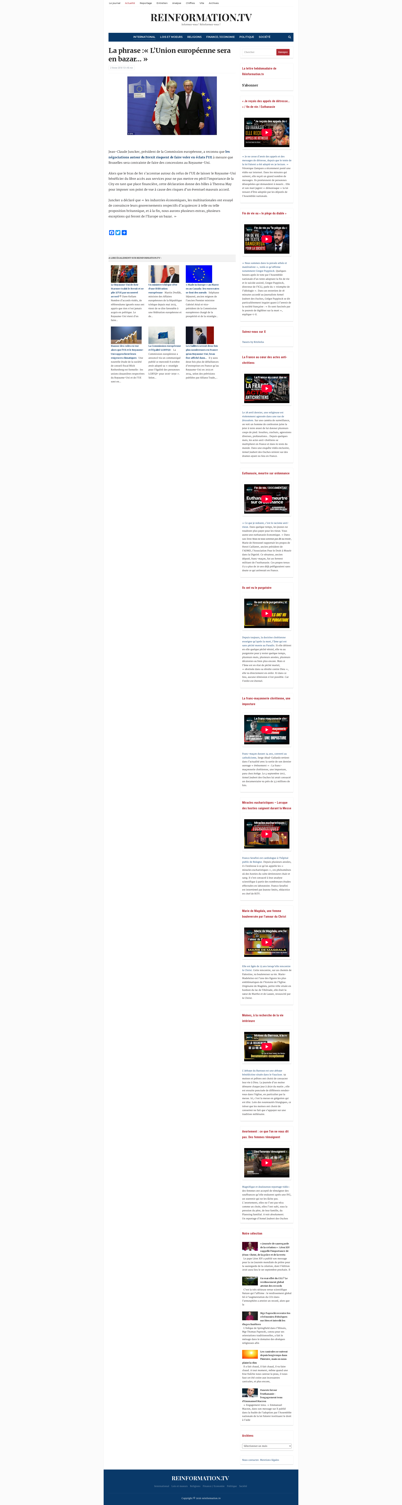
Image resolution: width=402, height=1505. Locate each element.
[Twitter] (1, 18)
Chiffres (190, 3)
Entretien (162, 3)
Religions (194, 36)
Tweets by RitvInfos (253, 342)
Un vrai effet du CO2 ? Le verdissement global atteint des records (274, 1282)
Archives (214, 3)
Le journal (114, 3)
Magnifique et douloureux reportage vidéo (265, 1187)
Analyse (176, 3)
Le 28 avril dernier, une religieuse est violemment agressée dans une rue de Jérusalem (263, 416)
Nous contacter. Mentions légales (260, 1460)
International (144, 36)
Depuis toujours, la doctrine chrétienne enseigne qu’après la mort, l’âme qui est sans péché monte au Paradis (264, 641)
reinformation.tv (201, 17)
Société (264, 36)
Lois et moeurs (171, 36)
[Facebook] (1, 17)
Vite (202, 3)
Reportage (146, 3)
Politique (246, 36)
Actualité (130, 3)
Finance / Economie (220, 36)
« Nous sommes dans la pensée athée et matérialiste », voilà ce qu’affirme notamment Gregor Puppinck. (264, 267)
